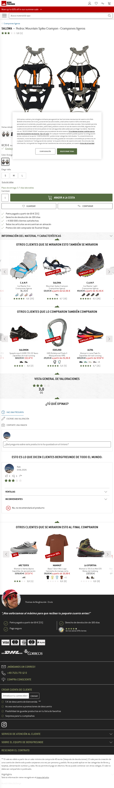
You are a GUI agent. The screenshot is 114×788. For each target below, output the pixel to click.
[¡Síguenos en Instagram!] (6, 725)
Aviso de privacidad (87, 143)
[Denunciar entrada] (21, 476)
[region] (57, 135)
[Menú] (4, 15)
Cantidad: (5, 191)
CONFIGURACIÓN (45, 151)
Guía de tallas (8, 182)
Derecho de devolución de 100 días (23, 217)
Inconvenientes (14, 499)
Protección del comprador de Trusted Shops (27, 227)
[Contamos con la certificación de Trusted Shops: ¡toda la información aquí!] (61, 630)
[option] (57, 80)
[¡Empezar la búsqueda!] (110, 15)
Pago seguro (16, 628)
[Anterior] (4, 271)
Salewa (6, 28)
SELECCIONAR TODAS (67, 151)
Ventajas (10, 491)
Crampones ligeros (12, 23)
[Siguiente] (109, 271)
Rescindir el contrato (15, 750)
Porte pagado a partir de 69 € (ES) (22, 213)
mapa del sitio (43, 777)
